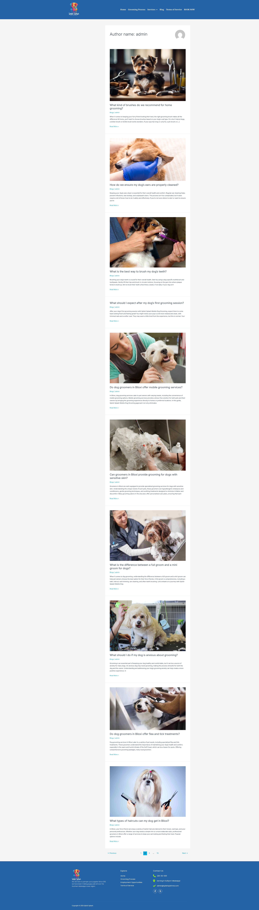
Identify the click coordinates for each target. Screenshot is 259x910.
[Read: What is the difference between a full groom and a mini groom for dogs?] (148, 535)
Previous (112, 853)
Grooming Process (136, 9)
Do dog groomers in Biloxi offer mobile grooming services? (146, 387)
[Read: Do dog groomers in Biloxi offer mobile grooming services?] (148, 358)
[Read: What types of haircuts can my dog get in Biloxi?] (148, 791)
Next (185, 853)
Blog (162, 9)
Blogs (112, 112)
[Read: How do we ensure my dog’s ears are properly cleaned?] (148, 159)
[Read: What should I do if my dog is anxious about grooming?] (148, 626)
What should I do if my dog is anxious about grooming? (144, 655)
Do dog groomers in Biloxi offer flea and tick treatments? (145, 733)
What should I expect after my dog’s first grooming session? (147, 302)
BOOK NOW (189, 9)
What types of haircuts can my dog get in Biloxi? (139, 820)
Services (151, 9)
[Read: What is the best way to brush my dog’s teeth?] (148, 242)
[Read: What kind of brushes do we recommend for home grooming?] (148, 75)
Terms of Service (174, 9)
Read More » (114, 126)
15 (158, 853)
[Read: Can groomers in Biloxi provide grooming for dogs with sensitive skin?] (148, 445)
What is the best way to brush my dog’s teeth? (138, 271)
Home (123, 9)
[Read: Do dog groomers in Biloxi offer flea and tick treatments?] (148, 708)
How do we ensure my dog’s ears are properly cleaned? (144, 184)
